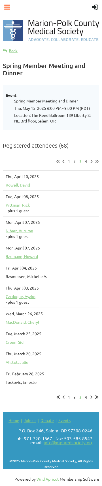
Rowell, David (18, 184)
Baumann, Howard (22, 256)
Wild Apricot (48, 478)
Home (13, 420)
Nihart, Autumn (19, 230)
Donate (47, 420)
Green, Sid (15, 342)
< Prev (63, 161)
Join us (30, 420)
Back (13, 50)
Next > (91, 161)
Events (64, 420)
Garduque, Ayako (20, 296)
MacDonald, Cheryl (22, 322)
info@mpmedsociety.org (69, 442)
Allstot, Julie (17, 362)
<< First (58, 161)
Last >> (97, 161)
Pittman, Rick (18, 204)
